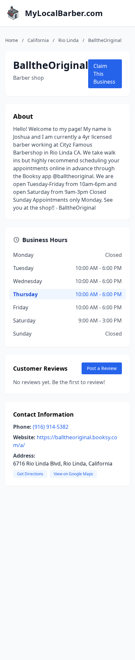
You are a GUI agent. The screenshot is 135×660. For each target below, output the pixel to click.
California (38, 40)
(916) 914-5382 (50, 426)
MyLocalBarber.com (64, 13)
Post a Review (102, 368)
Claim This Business (104, 73)
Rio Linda (68, 40)
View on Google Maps (73, 474)
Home (11, 40)
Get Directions (30, 474)
